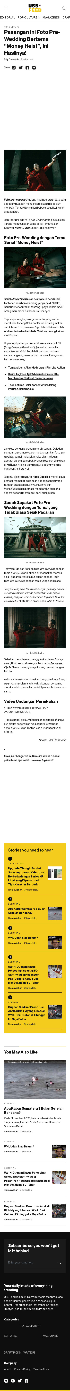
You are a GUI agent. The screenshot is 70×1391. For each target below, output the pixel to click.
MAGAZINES (50, 1335)
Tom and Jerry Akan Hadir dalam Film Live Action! (36, 367)
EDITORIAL (10, 1335)
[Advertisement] (35, 113)
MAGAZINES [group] (51, 17)
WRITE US (29, 1352)
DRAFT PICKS (12, 1352)
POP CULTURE (27, 17)
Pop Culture (12, 27)
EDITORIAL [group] (7, 17)
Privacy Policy (22, 1369)
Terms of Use (41, 1369)
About (7, 1369)
